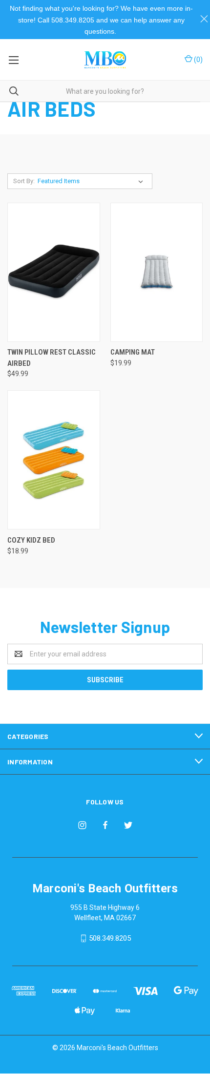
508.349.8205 (110, 938)
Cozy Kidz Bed (31, 540)
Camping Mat (132, 352)
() (197, 59)
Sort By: (24, 181)
